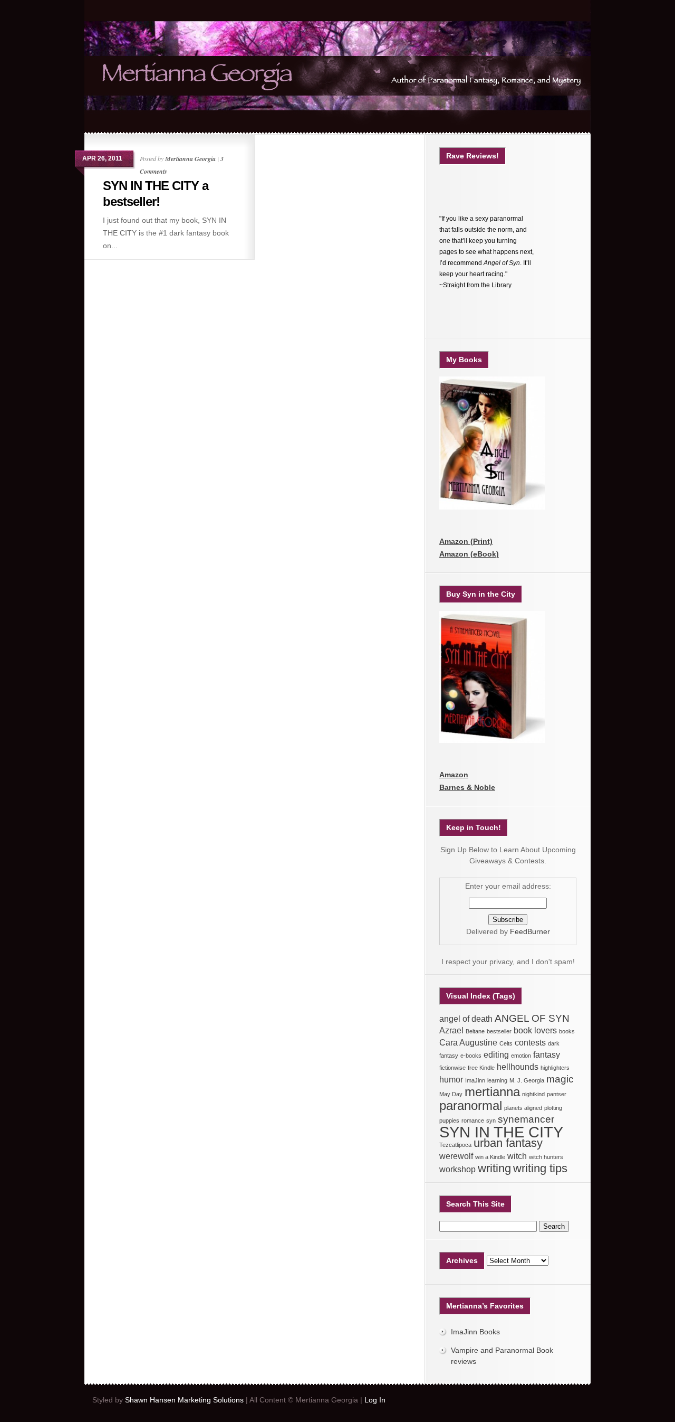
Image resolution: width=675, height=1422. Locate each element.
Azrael (451, 1030)
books (567, 1031)
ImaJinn (475, 1080)
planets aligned (523, 1108)
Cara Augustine (468, 1042)
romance (472, 1120)
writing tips (540, 1168)
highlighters (555, 1068)
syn (491, 1120)
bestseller (499, 1031)
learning (497, 1080)
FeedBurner (530, 931)
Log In (374, 1400)
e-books (470, 1055)
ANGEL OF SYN (532, 1018)
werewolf (456, 1156)
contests (530, 1042)
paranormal (470, 1105)
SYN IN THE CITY (501, 1132)
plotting (553, 1108)
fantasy (546, 1054)
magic (560, 1079)
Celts (506, 1043)
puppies (449, 1120)
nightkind (533, 1094)
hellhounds (517, 1066)
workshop (457, 1169)
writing (494, 1168)
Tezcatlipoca (455, 1145)
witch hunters (546, 1157)
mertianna (492, 1092)
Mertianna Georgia (190, 158)
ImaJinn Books (475, 1331)
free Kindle (481, 1068)
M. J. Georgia (526, 1080)
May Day (450, 1094)
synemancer (526, 1119)
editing (496, 1054)
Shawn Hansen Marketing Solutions (184, 1400)
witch (517, 1156)
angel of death (466, 1018)
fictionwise (452, 1068)
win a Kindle (490, 1157)
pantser (556, 1094)
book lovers (535, 1030)
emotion (521, 1055)
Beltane (475, 1031)
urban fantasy (508, 1143)
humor (451, 1079)
